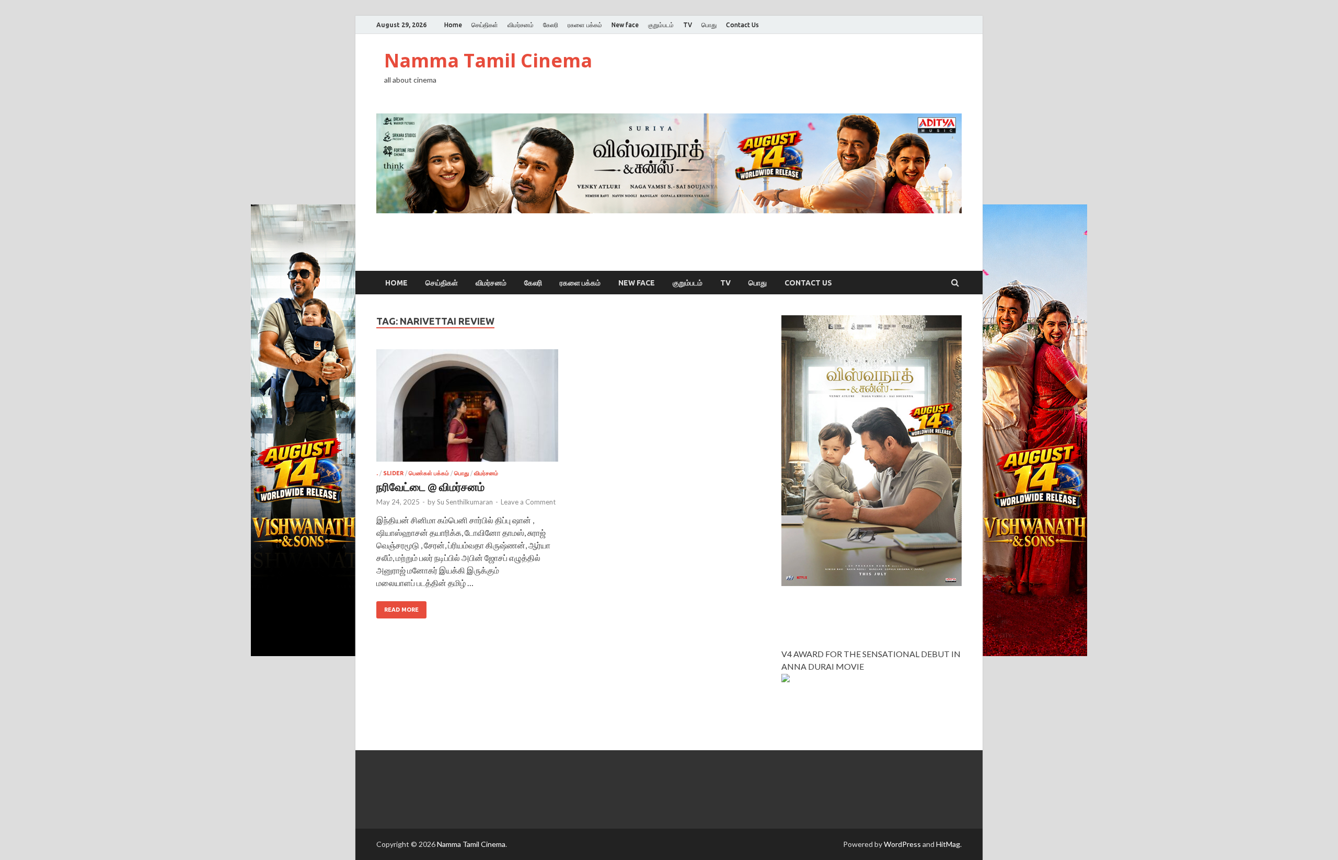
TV (687, 24)
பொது (709, 24)
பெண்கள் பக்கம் (429, 473)
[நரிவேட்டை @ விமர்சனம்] (467, 409)
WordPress (902, 844)
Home (453, 24)
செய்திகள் (484, 24)
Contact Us (742, 24)
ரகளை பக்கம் (585, 24)
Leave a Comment (528, 502)
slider (393, 473)
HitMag (948, 844)
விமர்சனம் (520, 24)
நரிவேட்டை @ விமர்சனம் (430, 486)
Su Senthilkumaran (465, 502)
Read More (401, 609)
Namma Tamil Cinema (488, 60)
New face (625, 24)
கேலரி (550, 24)
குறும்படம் (661, 24)
